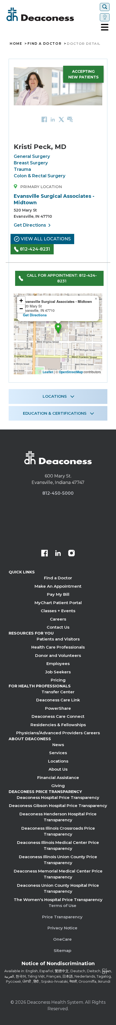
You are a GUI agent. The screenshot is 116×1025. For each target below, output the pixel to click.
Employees (58, 663)
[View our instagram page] (71, 554)
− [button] (21, 308)
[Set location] (105, 17)
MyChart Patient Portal (58, 602)
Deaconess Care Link (58, 699)
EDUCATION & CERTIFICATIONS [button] (54, 413)
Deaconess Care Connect (58, 716)
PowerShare (58, 708)
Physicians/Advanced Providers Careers (58, 732)
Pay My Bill (58, 594)
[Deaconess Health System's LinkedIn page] (58, 554)
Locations (58, 761)
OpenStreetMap (71, 371)
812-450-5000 (58, 493)
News (58, 744)
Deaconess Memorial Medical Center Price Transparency (58, 874)
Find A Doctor (45, 43)
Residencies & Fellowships (58, 724)
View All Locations (46, 238)
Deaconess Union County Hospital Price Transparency (58, 888)
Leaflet (48, 371)
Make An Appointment (58, 586)
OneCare (62, 939)
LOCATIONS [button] (55, 396)
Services (58, 752)
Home (16, 43)
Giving (58, 785)
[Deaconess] (52, 14)
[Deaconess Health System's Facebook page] (44, 554)
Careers (58, 619)
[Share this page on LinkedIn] (53, 119)
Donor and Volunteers (58, 655)
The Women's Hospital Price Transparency (58, 899)
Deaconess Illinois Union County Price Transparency (58, 859)
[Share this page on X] (61, 119)
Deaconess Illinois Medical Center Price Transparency (58, 845)
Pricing (58, 680)
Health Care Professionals (58, 647)
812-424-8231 (35, 249)
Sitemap (62, 950)
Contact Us (58, 627)
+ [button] (21, 300)
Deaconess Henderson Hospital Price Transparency (58, 817)
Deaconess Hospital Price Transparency (58, 797)
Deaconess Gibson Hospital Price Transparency (58, 805)
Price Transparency (62, 916)
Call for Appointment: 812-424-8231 (62, 278)
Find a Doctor (58, 577)
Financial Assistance (58, 777)
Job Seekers (58, 671)
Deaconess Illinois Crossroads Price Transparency (58, 831)
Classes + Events (58, 610)
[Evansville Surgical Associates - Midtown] (58, 328)
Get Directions (33, 225)
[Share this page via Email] (70, 119)
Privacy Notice (62, 927)
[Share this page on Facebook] (44, 119)
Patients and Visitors (58, 639)
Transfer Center (58, 691)
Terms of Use (62, 905)
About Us (58, 769)
